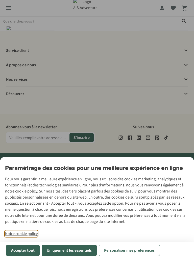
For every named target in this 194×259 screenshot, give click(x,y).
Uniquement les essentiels (69, 250)
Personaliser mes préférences (129, 250)
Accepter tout (23, 250)
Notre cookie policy (21, 233)
